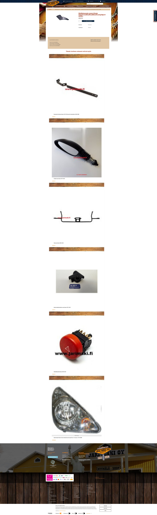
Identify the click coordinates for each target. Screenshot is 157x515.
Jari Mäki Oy (103, 1)
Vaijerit (62, 495)
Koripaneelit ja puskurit (68, 9)
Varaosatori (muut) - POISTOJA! (52, 501)
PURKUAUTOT (50, 502)
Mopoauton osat (80, 6)
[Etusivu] (64, 6)
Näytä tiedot (88, 513)
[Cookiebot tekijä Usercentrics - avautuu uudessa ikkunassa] (50, 513)
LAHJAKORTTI (50, 503)
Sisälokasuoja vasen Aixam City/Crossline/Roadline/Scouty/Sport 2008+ (91, 9)
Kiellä (105, 510)
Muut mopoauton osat (63, 497)
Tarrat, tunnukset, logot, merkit (52, 495)
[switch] (69, 513)
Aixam (73, 9)
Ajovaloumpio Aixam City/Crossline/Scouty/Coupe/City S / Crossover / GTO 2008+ (68, 437)
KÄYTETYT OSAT (63, 499)
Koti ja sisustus (76, 493)
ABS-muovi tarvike (77, 9)
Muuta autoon (49, 498)
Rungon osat (62, 493)
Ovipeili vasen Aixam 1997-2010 (59, 178)
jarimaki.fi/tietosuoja (62, 510)
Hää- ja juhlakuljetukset (80, 1)
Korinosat (62, 9)
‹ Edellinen (49, 9)
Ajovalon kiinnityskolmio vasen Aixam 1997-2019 (62, 307)
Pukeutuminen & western (91, 6)
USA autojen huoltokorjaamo (69, 1)
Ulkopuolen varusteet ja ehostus (52, 496)
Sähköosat (49, 494)
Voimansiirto (49, 497)
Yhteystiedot (91, 1)
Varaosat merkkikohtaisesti (64, 498)
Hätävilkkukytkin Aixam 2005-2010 (60, 371)
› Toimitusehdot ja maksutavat (99, 478)
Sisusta (49, 493)
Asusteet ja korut (76, 495)
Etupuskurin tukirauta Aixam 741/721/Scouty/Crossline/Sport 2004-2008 (66, 114)
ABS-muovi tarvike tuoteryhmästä (95, 41)
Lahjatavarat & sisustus (104, 6)
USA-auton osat (70, 6)
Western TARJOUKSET (77, 497)
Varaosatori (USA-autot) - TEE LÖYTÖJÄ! (51, 500)
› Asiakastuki (97, 477)
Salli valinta (105, 508)
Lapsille (75, 494)
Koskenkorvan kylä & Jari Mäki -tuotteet (91, 492)
